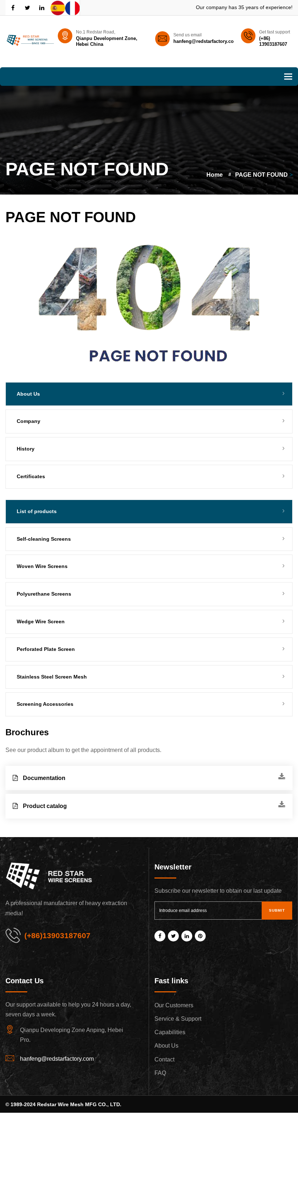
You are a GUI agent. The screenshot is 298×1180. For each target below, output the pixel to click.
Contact (164, 1059)
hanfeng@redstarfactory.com (205, 41)
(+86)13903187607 (57, 935)
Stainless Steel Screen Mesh (52, 677)
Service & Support (177, 1019)
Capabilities (169, 1032)
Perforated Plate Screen (46, 649)
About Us (166, 1046)
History (26, 449)
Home (214, 175)
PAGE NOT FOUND (261, 175)
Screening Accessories (45, 704)
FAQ (160, 1073)
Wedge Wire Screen (41, 621)
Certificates (31, 476)
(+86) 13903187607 (273, 41)
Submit (277, 910)
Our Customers (173, 1005)
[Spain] (58, 7)
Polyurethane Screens (44, 594)
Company (28, 421)
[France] (72, 7)
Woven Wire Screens (42, 566)
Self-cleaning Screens (44, 539)
